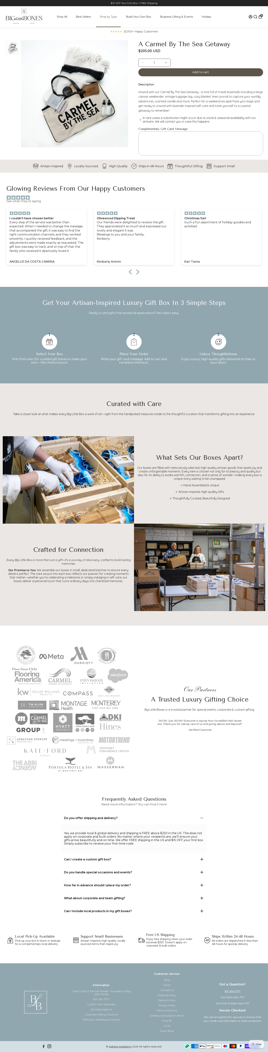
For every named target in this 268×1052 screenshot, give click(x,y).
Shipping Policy (166, 995)
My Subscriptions (101, 1009)
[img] (135, 197)
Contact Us (167, 990)
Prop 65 (167, 1020)
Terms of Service (167, 1010)
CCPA (166, 1025)
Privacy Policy (166, 1005)
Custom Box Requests (101, 1004)
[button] (131, 271)
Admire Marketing (120, 1046)
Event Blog (167, 1030)
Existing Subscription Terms (167, 1015)
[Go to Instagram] (49, 1047)
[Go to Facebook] (44, 1047)
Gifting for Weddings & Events (101, 1019)
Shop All (62, 16)
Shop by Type (108, 16)
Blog (167, 979)
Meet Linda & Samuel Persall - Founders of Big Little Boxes (101, 993)
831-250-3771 (101, 999)
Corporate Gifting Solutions (101, 1014)
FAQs (166, 985)
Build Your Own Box (138, 16)
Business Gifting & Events (176, 16)
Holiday (206, 16)
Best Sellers (83, 16)
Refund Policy (166, 1000)
